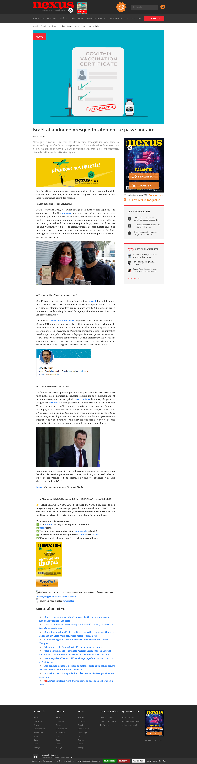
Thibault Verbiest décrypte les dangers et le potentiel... (146, 233)
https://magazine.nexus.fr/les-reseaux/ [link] (56, 596)
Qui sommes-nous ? (118, 18)
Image (39, 487)
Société (36, 744)
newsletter (68, 601)
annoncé (66, 213)
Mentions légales (47, 758)
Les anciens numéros (108, 721)
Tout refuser (124, 761)
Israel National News (62, 320)
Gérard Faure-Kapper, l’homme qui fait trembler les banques (145, 270)
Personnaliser (138, 761)
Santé (36, 740)
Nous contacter (128, 717)
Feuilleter (145, 176)
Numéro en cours (106, 717)
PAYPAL (97, 534)
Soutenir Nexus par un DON (121, 7)
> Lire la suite (134, 278)
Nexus (53, 7)
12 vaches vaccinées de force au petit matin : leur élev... (147, 226)
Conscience (38, 721)
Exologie (37, 748)
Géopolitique (38, 733)
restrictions (83, 399)
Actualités (44, 26)
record (92, 301)
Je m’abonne (104, 725)
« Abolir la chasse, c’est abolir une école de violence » (145, 255)
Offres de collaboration (131, 721)
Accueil (35, 26)
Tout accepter (109, 761)
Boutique (136, 18)
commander (81, 531)
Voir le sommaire (156, 195)
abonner (49, 524)
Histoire (36, 717)
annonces (54, 402)
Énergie (36, 725)
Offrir (42, 528)
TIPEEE (82, 534)
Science (36, 736)
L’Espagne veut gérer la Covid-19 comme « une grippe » (73, 647)
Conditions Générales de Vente (63, 758)
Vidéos (81, 712)
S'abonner (154, 18)
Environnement (39, 729)
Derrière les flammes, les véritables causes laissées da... (146, 218)
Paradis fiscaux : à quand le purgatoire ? (144, 263)
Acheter (145, 185)
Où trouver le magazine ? (145, 199)
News (54, 26)
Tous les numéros (96, 18)
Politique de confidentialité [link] (156, 761)
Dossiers (60, 712)
